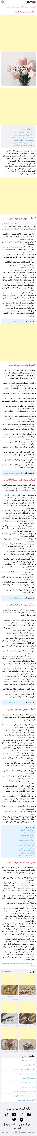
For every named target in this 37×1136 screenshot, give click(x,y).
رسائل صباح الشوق (27, 830)
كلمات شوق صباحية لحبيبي (23, 143)
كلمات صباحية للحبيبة (26, 840)
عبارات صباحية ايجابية (26, 850)
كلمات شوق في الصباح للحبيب (22, 137)
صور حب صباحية (28, 832)
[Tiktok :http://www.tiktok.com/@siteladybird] (6, 1116)
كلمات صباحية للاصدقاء (26, 855)
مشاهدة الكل (6, 971)
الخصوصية (11, 1124)
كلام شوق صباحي (17, 321)
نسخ (21, 239)
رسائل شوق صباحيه (16, 598)
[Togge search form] (2, 1)
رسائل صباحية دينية (27, 835)
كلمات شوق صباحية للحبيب (23, 132)
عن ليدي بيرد (24, 1124)
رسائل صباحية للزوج (27, 848)
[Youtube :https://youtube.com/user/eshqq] (14, 1116)
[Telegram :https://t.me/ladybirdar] (21, 1121)
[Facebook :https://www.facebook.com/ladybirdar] (29, 1116)
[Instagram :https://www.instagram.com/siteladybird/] (21, 1116)
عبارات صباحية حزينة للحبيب (23, 145)
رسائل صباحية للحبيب (26, 843)
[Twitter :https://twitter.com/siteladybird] (14, 1121)
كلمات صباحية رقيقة (27, 853)
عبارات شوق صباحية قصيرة (13, 473)
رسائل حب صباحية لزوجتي (13, 702)
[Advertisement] (18, 33)
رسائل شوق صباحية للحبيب (23, 140)
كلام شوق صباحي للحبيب (24, 135)
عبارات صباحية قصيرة (26, 845)
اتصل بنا (18, 1127)
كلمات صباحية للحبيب (26, 838)
